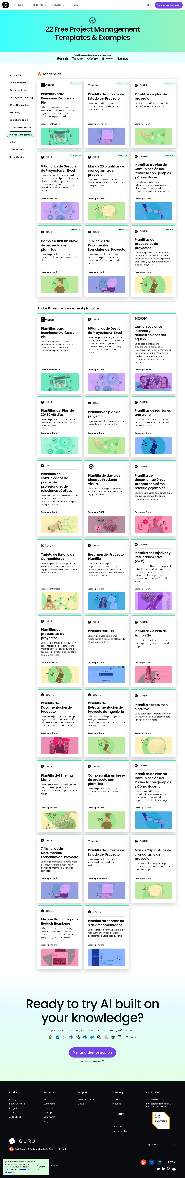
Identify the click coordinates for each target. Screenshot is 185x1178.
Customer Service (18, 90)
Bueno (42, 1166)
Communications (18, 82)
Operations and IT (18, 119)
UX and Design (16, 157)
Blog (46, 1121)
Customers (49, 1103)
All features (14, 1112)
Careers (116, 1099)
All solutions (15, 1116)
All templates (16, 75)
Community (50, 1116)
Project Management (20, 134)
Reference (48, 1108)
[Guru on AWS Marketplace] (161, 1120)
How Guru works (17, 1103)
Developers (49, 1112)
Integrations (15, 1108)
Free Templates (119, 1131)
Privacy (54, 1165)
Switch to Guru (119, 1126)
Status (81, 1103)
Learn (46, 1099)
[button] (21, 5)
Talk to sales (152, 1099)
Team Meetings (17, 149)
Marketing (14, 112)
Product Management (21, 127)
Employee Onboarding (21, 97)
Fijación (74, 4)
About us (116, 1103)
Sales (12, 142)
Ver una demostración (168, 5)
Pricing (12, 1099)
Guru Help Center (86, 1099)
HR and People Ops (19, 105)
